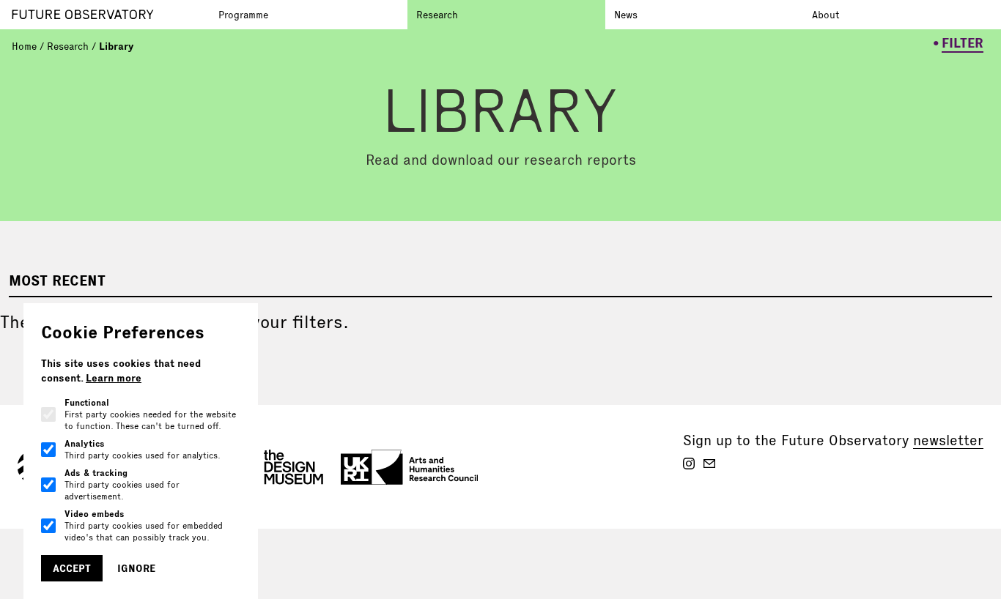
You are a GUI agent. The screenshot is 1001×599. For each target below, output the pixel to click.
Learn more (113, 378)
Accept (72, 568)
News (626, 15)
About (825, 15)
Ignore (136, 568)
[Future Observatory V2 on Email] (709, 463)
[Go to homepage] (111, 15)
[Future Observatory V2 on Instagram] (689, 463)
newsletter (948, 440)
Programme (243, 15)
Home (24, 46)
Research (437, 15)
